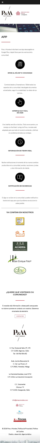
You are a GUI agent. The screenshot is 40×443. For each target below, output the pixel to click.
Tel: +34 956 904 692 (20, 354)
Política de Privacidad (25, 429)
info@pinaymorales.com (20, 400)
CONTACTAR (20, 316)
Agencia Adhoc (26, 434)
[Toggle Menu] (2, 2)
